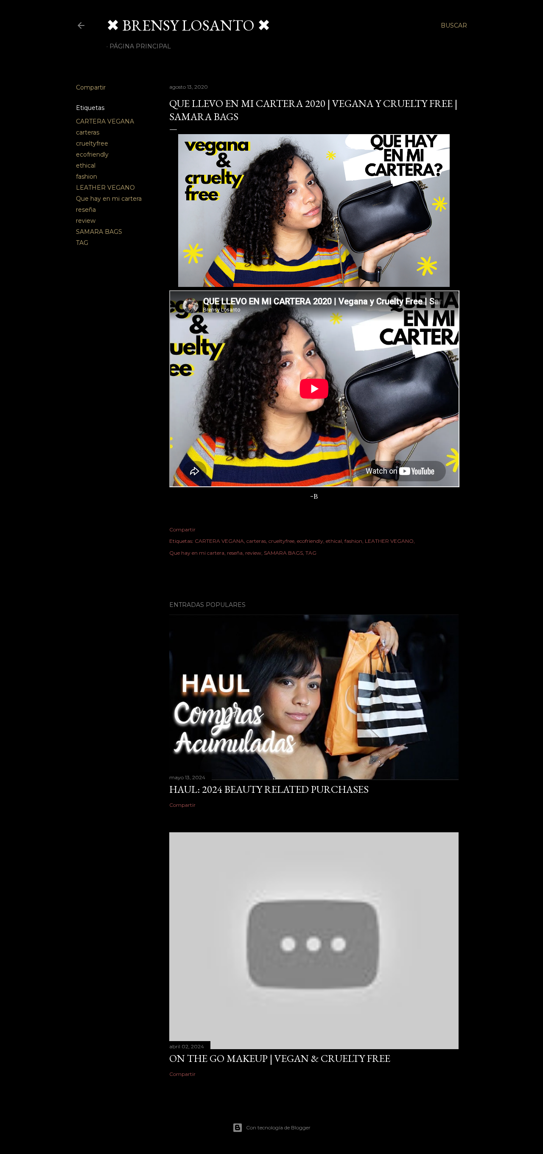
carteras (87, 132)
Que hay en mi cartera (109, 198)
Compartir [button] (91, 87)
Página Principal (140, 46)
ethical (85, 165)
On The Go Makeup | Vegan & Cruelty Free (279, 1058)
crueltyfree (92, 143)
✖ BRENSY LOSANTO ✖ (188, 25)
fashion (86, 176)
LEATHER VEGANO (105, 187)
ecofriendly (92, 154)
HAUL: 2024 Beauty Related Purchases (269, 789)
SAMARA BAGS (99, 232)
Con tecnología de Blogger (278, 1127)
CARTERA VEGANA (105, 121)
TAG (82, 243)
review (85, 221)
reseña (86, 209)
